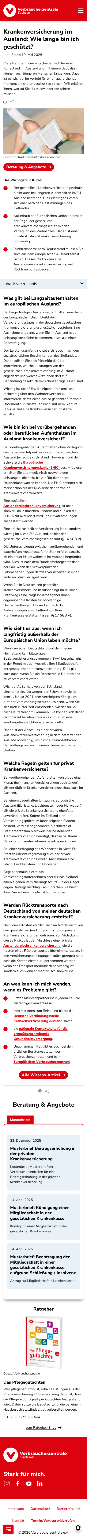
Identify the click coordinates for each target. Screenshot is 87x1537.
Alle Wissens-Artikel (41, 1074)
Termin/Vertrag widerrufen (53, 1520)
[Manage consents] (78, 1528)
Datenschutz (40, 1508)
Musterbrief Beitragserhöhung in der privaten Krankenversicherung (43, 1153)
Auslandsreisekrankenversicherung (32, 505)
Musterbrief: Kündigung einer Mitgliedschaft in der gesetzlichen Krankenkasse (39, 1213)
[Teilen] (12, 101)
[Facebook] (17, 1483)
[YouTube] (28, 1483)
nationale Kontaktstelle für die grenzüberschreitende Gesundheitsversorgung (41, 1033)
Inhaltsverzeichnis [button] (20, 284)
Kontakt (18, 1520)
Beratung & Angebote (26, 167)
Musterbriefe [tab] (20, 1120)
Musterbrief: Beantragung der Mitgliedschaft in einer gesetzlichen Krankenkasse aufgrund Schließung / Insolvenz (43, 1265)
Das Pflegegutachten (24, 1382)
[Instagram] (6, 1483)
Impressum (15, 1508)
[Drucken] (5, 101)
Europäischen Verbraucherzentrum (42, 1061)
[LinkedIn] (39, 1483)
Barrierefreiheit (68, 1508)
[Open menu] (8, 1529)
